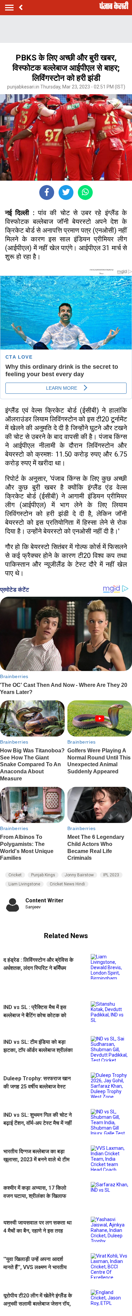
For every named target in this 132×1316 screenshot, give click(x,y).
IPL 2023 (111, 875)
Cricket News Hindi (67, 884)
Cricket (15, 875)
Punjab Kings (43, 875)
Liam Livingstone (24, 884)
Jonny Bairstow (79, 875)
